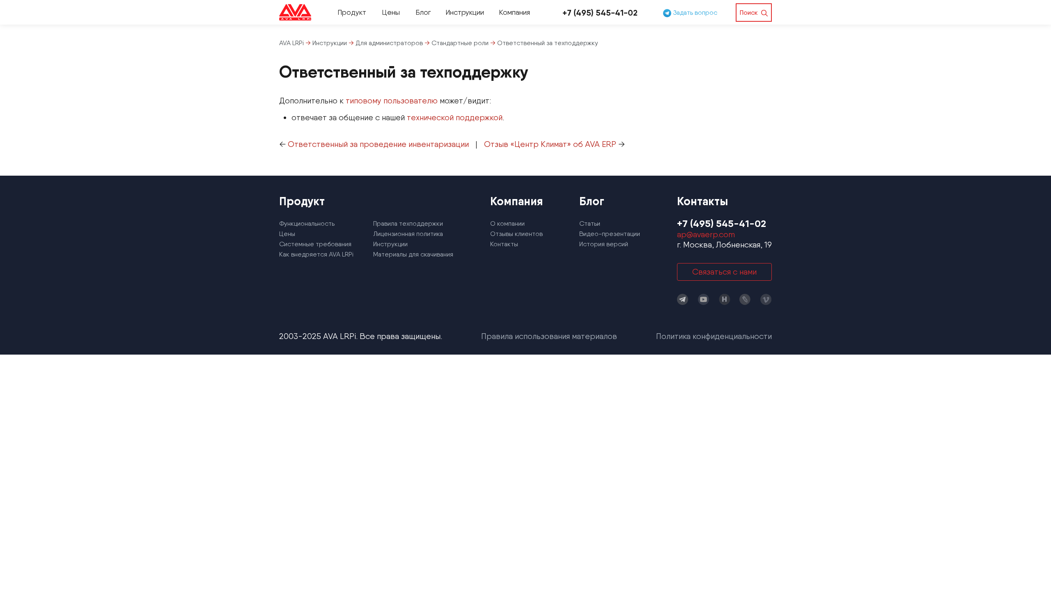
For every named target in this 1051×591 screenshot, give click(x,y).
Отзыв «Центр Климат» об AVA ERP (550, 144)
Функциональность (307, 223)
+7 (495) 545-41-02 (600, 12)
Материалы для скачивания (413, 254)
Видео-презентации (609, 234)
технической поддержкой (455, 117)
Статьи (589, 223)
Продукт (351, 12)
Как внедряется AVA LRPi (316, 254)
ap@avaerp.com (706, 234)
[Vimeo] (766, 299)
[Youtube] (703, 299)
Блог (423, 12)
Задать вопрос (694, 12)
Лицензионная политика (408, 234)
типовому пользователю (392, 100)
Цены (391, 12)
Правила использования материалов (549, 336)
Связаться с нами (724, 272)
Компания (514, 12)
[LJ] (745, 299)
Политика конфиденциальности (714, 336)
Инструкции (464, 12)
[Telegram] (682, 299)
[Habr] (724, 299)
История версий (603, 244)
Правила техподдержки (408, 223)
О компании (507, 223)
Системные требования (315, 244)
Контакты (504, 244)
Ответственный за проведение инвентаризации (378, 144)
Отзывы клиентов (516, 234)
